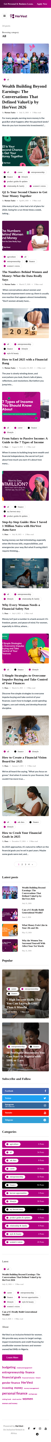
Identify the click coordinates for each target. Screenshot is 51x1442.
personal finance (14, 1393)
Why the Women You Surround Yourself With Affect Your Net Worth (33, 943)
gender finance (11, 1382)
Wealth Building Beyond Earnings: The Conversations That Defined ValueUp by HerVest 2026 (24, 96)
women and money (9, 1403)
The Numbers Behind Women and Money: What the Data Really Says (25, 275)
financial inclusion (28, 1378)
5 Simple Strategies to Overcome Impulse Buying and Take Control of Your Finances (25, 679)
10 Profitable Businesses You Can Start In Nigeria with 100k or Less (25, 1056)
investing (7, 1387)
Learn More (12, 1357)
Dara (6, 447)
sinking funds (6, 1399)
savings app (33, 1394)
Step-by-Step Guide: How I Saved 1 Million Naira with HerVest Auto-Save (24, 525)
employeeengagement (24, 1368)
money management (31, 1388)
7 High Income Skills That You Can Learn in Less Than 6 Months (23, 1003)
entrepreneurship (13, 1372)
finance (30, 1372)
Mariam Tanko (10, 113)
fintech (38, 1378)
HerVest (27, 1382)
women (28, 1399)
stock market (16, 1399)
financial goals (11, 1377)
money (18, 1387)
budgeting (9, 1367)
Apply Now (42, 4)
